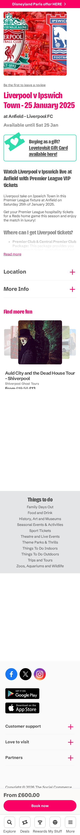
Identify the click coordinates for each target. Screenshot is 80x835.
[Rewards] (40, 822)
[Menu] (70, 822)
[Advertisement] (40, 447)
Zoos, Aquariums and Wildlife (40, 566)
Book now (40, 805)
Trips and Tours (40, 560)
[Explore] (9, 822)
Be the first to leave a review (25, 85)
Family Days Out (40, 507)
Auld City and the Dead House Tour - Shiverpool (40, 375)
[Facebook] (11, 674)
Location (15, 271)
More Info (16, 289)
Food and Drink (40, 513)
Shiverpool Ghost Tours (22, 383)
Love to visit (17, 741)
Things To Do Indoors (40, 548)
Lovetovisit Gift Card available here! (48, 151)
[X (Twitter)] (26, 674)
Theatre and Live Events (40, 536)
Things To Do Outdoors (40, 554)
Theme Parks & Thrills (40, 542)
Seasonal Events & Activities (40, 525)
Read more (12, 254)
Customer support (23, 726)
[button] (25, 85)
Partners (14, 757)
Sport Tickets (40, 531)
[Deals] (24, 822)
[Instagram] (40, 674)
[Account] (55, 822)
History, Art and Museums (40, 519)
